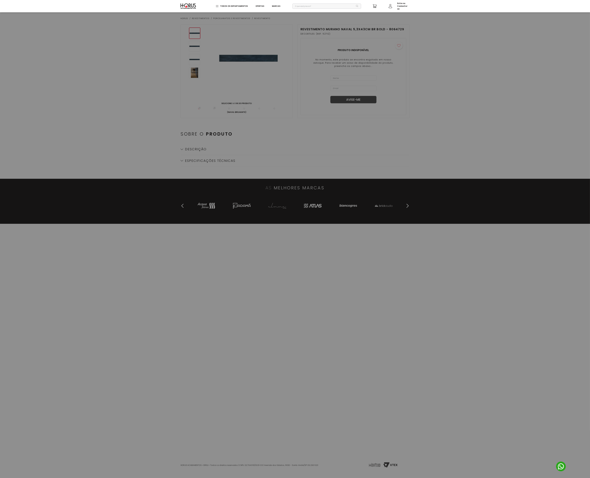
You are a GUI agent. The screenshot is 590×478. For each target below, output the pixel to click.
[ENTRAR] (399, 6)
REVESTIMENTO (262, 18)
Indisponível (315, 208)
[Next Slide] (407, 340)
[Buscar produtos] (357, 6)
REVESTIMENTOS (200, 18)
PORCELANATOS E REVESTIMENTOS (231, 18)
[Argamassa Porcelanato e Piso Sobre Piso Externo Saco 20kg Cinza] (189, 251)
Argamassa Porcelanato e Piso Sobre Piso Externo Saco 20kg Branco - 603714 (249, 218)
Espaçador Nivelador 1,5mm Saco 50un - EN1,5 (229, 288)
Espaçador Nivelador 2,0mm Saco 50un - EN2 (229, 265)
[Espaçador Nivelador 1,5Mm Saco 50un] (189, 297)
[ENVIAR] (353, 99)
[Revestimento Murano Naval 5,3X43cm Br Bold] (189, 202)
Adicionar (315, 231)
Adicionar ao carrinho (386, 233)
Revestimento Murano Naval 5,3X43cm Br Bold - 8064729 (236, 192)
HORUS (184, 18)
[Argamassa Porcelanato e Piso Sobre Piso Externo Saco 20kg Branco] (189, 227)
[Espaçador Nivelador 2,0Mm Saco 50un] (189, 274)
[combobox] (326, 6)
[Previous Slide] (183, 340)
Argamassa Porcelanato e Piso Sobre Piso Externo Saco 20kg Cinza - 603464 (249, 242)
